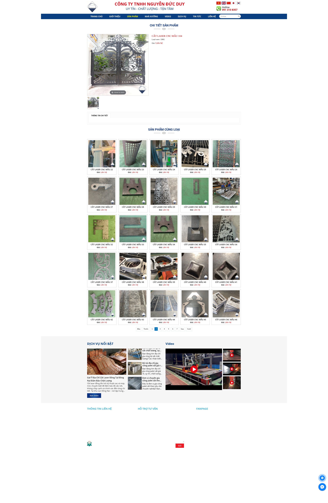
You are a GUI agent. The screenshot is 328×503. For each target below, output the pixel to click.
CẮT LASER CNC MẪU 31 (226, 207)
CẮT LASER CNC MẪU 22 (102, 169)
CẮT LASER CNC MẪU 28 (133, 207)
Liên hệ (212, 16)
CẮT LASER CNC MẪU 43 (133, 319)
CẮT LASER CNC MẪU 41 (226, 282)
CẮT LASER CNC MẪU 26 (226, 169)
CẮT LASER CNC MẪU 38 (133, 282)
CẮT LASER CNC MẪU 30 (195, 207)
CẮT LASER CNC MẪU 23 (133, 169)
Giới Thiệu (114, 16)
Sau (182, 329)
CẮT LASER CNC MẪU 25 (195, 169)
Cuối (189, 329)
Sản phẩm (132, 16)
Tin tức (197, 16)
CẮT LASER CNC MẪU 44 (164, 319)
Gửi (179, 445)
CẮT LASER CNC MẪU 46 (226, 319)
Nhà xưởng (151, 16)
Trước (146, 329)
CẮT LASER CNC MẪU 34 (164, 244)
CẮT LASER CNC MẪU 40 (195, 282)
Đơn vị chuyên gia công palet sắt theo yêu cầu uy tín (151, 368)
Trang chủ (96, 16)
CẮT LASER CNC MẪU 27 (102, 207)
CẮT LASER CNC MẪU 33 (133, 244)
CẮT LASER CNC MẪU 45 (195, 319)
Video (168, 16)
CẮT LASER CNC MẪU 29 (164, 207)
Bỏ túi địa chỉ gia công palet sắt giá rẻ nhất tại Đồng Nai (152, 353)
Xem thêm (94, 395)
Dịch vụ (182, 16)
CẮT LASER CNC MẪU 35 (195, 244)
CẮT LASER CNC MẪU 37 (102, 282)
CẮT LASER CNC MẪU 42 (102, 319)
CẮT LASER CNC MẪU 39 (164, 282)
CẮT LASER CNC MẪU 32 (102, 244)
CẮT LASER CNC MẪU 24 (164, 169)
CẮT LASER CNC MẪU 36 (226, 244)
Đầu (138, 329)
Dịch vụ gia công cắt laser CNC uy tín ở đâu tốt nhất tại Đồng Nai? (152, 383)
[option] (117, 65)
